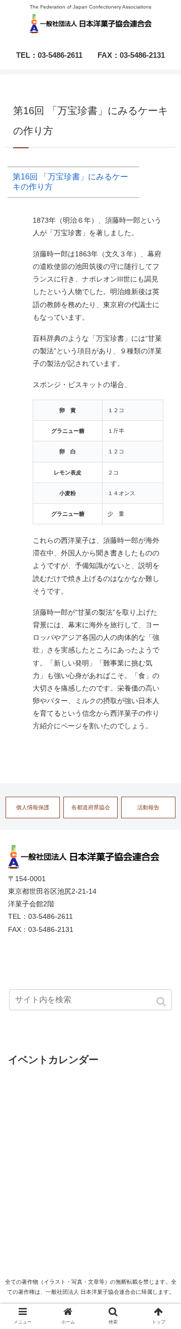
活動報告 (148, 807)
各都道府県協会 (90, 807)
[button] (162, 1001)
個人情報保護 (32, 807)
